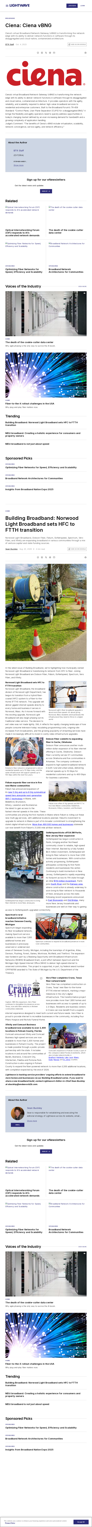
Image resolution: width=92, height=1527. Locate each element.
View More (82, 286)
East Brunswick (55, 900)
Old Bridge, (73, 900)
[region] (46, 1522)
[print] (85, 53)
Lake (66, 1057)
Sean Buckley (11, 549)
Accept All (81, 1522)
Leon (71, 1057)
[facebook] (38, 53)
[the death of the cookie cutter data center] (46, 313)
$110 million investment (65, 881)
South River (56, 884)
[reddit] (50, 53)
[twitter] (46, 53)
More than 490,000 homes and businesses (52, 824)
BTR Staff (9, 44)
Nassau (56, 1060)
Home (7, 339)
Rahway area (76, 884)
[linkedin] (42, 53)
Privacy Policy (10, 1523)
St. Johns (66, 1060)
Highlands (60, 1057)
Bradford (52, 1057)
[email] (54, 53)
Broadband (10, 18)
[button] (7, 5)
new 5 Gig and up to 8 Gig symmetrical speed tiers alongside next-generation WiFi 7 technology (25, 795)
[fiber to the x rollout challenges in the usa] (46, 375)
